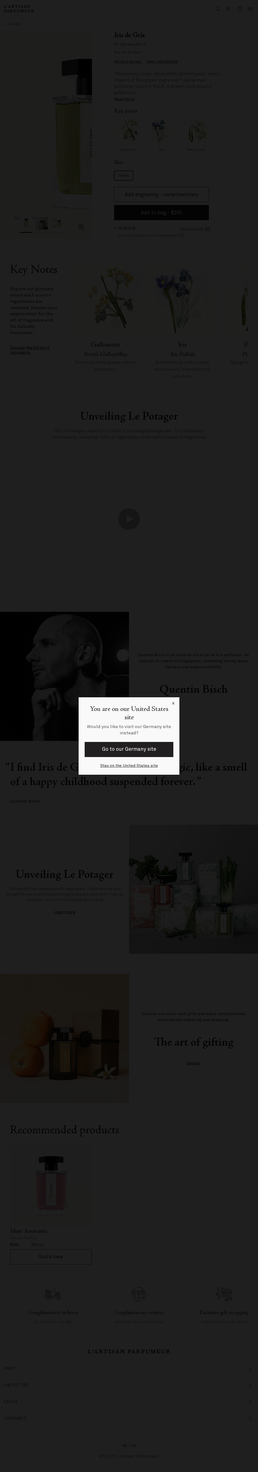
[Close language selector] (173, 703)
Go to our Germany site (129, 749)
